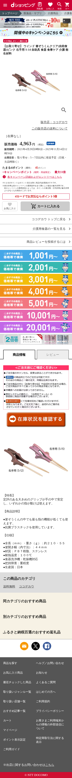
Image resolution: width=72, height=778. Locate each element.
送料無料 (9, 586)
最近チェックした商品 (17, 682)
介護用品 (53, 13)
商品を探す (10, 663)
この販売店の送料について (50, 128)
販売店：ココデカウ (54, 122)
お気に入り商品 (13, 672)
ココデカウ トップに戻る (49, 219)
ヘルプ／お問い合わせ (50, 663)
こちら (49, 764)
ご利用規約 (43, 701)
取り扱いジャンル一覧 (17, 691)
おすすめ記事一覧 (14, 710)
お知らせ (41, 672)
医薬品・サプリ (33, 13)
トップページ (10, 13)
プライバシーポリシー (50, 710)
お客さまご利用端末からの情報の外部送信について (50, 724)
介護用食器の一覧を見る (49, 228)
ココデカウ (26, 586)
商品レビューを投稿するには (46, 241)
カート (7, 720)
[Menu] (5, 5)
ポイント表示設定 (14, 739)
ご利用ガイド (11, 749)
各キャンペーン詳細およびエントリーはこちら (34, 176)
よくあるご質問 (46, 682)
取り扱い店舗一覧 (14, 701)
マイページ (10, 730)
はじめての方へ (46, 691)
